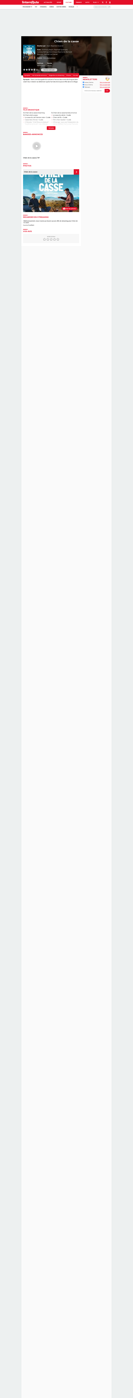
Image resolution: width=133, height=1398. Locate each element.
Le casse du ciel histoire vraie (35, 117)
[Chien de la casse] (29, 53)
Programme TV (27, 7)
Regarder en (56, 75)
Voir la (39, 75)
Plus (95, 2)
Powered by (25, 225)
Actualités (48, 2)
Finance (79, 2)
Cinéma (51, 7)
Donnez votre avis (49, 70)
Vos (75, 75)
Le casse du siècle (59, 115)
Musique (71, 7)
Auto (87, 2)
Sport (59, 2)
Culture (69, 2)
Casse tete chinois (31, 120)
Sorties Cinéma (88, 82)
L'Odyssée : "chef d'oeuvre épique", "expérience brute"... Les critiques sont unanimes (37, 124)
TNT (36, 7)
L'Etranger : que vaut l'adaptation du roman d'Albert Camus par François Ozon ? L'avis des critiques (65, 124)
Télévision (87, 87)
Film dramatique (49, 58)
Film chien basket (59, 120)
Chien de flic (57, 117)
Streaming (43, 7)
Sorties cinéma (61, 7)
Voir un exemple (105, 82)
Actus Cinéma (88, 85)
